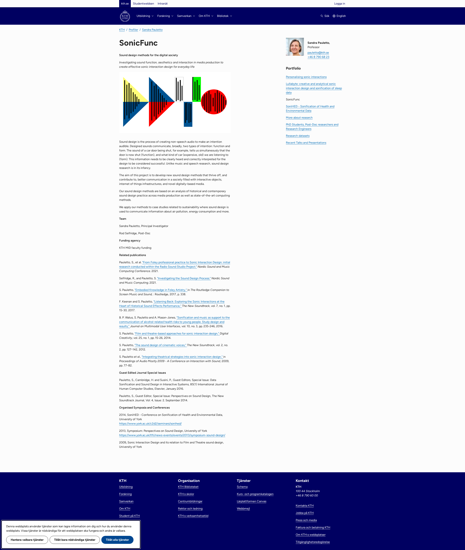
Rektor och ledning (190, 508)
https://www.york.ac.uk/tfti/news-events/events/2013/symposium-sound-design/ (172, 435)
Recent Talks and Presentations (306, 142)
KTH (122, 29)
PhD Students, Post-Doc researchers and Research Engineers (312, 127)
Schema (242, 486)
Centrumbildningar (190, 501)
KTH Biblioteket (188, 486)
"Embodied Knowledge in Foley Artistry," (161, 290)
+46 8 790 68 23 (318, 57)
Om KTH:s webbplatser (311, 534)
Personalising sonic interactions (306, 77)
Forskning (125, 494)
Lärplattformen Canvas (251, 501)
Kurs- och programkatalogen (255, 494)
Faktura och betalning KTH (313, 527)
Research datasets (298, 135)
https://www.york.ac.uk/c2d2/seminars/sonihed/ (150, 423)
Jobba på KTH (305, 513)
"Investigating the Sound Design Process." (184, 278)
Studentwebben (143, 3)
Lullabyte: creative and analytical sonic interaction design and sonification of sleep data (314, 88)
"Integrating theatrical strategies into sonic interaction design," (182, 356)
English (341, 16)
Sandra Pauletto (152, 29)
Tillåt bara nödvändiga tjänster (74, 539)
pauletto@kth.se (318, 52)
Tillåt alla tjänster (117, 539)
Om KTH (124, 508)
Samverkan (126, 501)
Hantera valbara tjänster (27, 539)
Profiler (133, 29)
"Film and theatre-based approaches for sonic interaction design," (177, 333)
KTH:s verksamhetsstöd (193, 515)
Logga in (339, 3)
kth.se (125, 3)
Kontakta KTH (305, 505)
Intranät (163, 3)
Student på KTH (129, 515)
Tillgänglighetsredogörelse (313, 542)
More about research (299, 117)
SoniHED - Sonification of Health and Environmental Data (310, 108)
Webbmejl (243, 508)
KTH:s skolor (186, 494)
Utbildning (126, 486)
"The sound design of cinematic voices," (161, 345)
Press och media (306, 520)
